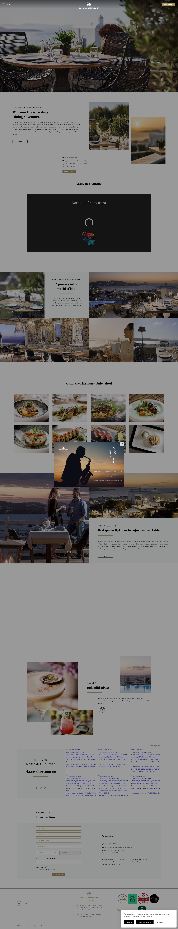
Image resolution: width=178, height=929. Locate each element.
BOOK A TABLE (168, 4)
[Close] (122, 444)
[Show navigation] (3, 4)
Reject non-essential (144, 922)
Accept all (129, 922)
